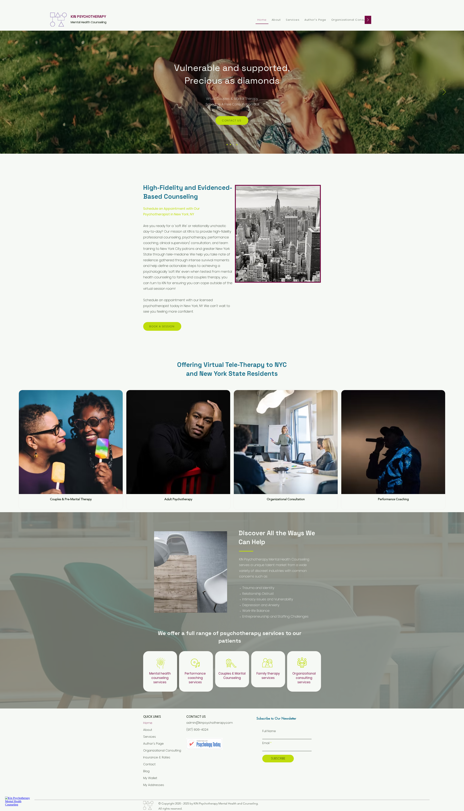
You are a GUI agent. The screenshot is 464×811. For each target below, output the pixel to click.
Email (266, 743)
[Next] (444, 92)
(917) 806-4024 (197, 729)
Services (149, 736)
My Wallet (150, 778)
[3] (236, 144)
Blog (146, 771)
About (147, 730)
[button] (292, 20)
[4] (230, 144)
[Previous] (19, 92)
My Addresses (153, 785)
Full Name (269, 731)
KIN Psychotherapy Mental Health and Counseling (226, 803)
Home (147, 723)
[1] (227, 144)
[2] (233, 144)
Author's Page (153, 743)
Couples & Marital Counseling (232, 675)
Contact (149, 764)
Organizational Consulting (153, 750)
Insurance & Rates (153, 757)
